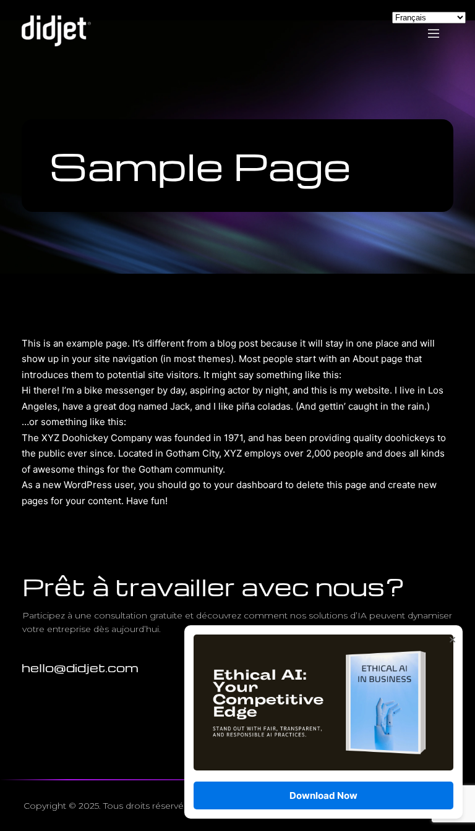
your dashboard (248, 485)
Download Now (323, 795)
